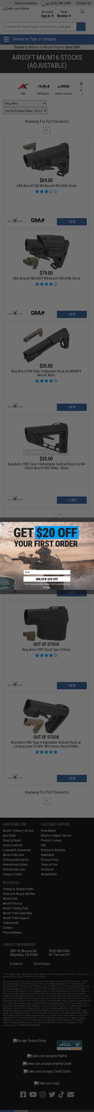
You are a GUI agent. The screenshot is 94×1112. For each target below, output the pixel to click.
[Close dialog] (3, 524)
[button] (47, 580)
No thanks (47, 588)
